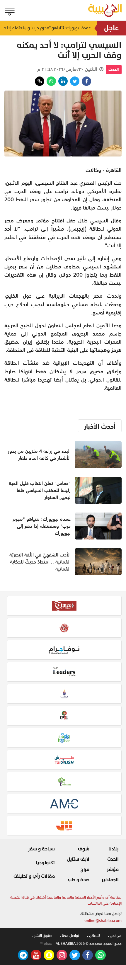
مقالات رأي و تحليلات (34, 876)
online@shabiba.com (103, 921)
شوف (83, 849)
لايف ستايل (78, 859)
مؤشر (113, 869)
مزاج (85, 869)
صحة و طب (78, 880)
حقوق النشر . (42, 936)
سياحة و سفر (41, 849)
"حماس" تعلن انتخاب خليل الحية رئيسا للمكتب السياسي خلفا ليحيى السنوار (40, 490)
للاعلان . (93, 936)
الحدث (113, 69)
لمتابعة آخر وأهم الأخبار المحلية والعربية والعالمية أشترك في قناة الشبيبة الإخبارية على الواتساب (66, 900)
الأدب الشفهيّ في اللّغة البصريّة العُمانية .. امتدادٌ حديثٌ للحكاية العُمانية (40, 561)
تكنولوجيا (45, 863)
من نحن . (115, 936)
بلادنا (113, 849)
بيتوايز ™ (46, 943)
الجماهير (110, 880)
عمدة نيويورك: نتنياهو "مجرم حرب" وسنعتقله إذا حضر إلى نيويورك (45, 28)
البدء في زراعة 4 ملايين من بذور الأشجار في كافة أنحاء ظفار (39, 454)
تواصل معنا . (69, 936)
